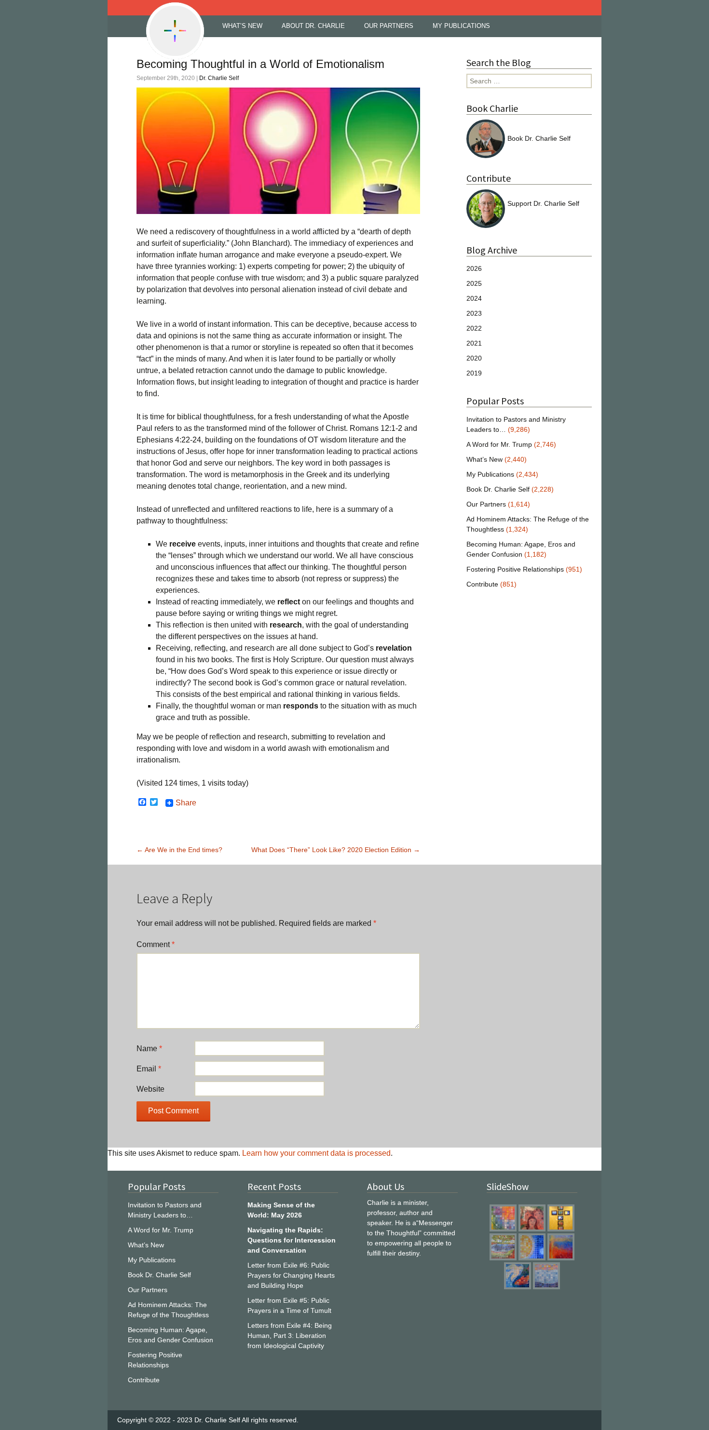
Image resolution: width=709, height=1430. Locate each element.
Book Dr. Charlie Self (539, 138)
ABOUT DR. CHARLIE (313, 25)
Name (149, 1048)
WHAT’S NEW (242, 25)
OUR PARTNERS (388, 25)
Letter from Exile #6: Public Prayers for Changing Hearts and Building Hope (291, 1275)
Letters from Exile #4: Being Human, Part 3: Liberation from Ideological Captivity (289, 1336)
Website (150, 1089)
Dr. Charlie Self (219, 78)
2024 (474, 298)
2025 (474, 283)
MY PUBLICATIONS (461, 25)
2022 (474, 328)
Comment (155, 944)
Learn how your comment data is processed (316, 1153)
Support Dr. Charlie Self (543, 203)
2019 (474, 373)
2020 (474, 358)
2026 (474, 268)
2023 (474, 313)
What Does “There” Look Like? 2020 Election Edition (335, 850)
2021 (474, 343)
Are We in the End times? (179, 850)
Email (148, 1069)
